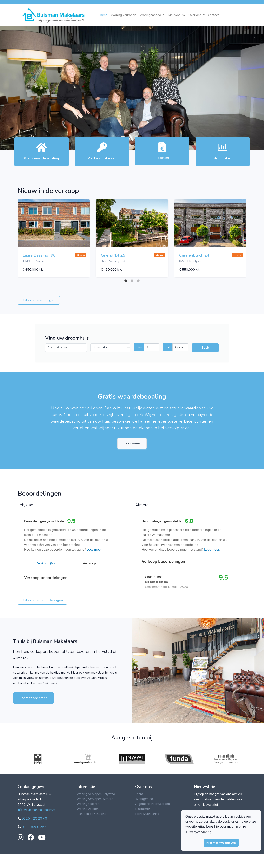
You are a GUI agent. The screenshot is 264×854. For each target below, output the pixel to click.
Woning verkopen (123, 15)
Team (139, 794)
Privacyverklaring (147, 813)
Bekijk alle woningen (38, 300)
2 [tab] (132, 281)
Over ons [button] (195, 15)
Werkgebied (144, 799)
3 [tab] (138, 281)
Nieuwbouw (176, 15)
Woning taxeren (87, 804)
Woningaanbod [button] (150, 15)
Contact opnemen (33, 698)
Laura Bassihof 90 (39, 255)
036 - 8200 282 (33, 827)
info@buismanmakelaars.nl (36, 810)
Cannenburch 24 (194, 255)
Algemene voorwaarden (152, 804)
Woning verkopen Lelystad (95, 794)
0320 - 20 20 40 (34, 818)
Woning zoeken (87, 809)
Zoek (205, 347)
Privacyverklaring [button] (198, 832)
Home (103, 15)
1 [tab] (126, 281)
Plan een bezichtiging (91, 813)
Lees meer (132, 443)
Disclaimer (142, 809)
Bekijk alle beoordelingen (42, 600)
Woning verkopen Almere (94, 799)
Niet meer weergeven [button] (221, 842)
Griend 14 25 (113, 255)
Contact (213, 15)
